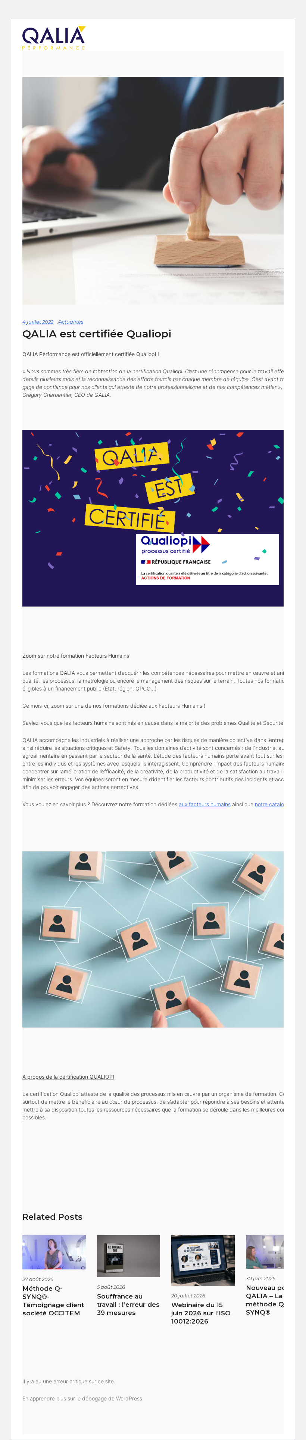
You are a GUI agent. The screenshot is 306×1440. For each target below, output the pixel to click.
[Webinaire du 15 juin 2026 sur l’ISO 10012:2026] (203, 1260)
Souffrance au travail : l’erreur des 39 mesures (128, 1304)
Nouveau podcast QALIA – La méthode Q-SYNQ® (275, 1300)
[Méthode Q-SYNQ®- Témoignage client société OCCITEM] (54, 1252)
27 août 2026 (37, 1279)
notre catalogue (274, 804)
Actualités (71, 322)
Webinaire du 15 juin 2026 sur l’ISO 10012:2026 (201, 1313)
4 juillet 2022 (37, 322)
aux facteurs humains (205, 804)
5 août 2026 (111, 1287)
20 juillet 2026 (188, 1296)
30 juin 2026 (260, 1278)
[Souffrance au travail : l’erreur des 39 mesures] (128, 1256)
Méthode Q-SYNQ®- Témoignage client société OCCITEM (53, 1301)
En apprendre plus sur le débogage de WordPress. (83, 1398)
